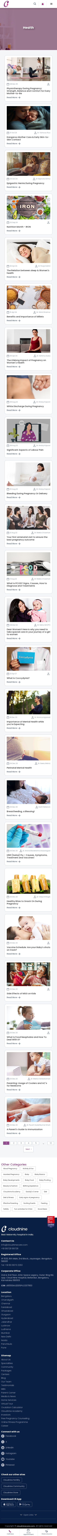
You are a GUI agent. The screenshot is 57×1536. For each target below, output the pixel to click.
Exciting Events (29, 1203)
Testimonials (7, 1385)
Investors (5, 1415)
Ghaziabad (7, 1311)
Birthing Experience (30, 1186)
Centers (5, 1374)
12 (51, 1143)
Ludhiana (6, 1329)
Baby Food (29, 1180)
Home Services (8, 1400)
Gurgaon (6, 1314)
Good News (42, 1209)
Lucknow (5, 1325)
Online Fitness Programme (14, 1422)
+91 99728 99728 (9, 1248)
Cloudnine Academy (11, 1192)
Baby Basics (40, 1174)
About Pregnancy (10, 1168)
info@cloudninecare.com (14, 1245)
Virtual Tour (7, 1404)
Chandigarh (7, 1300)
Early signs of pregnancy (29, 1197)
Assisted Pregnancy (11, 1174)
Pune (3, 1348)
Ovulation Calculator (12, 1407)
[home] (15, 4)
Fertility (6, 1209)
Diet (45, 1192)
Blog (3, 1378)
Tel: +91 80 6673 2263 (12, 1265)
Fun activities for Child (23, 1209)
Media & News (8, 1396)
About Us (5, 1359)
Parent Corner (8, 1393)
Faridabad (6, 1307)
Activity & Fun (28, 1168)
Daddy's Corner (32, 1192)
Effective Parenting (10, 1203)
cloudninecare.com (26, 1526)
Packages (6, 1371)
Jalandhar (6, 1322)
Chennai (5, 1303)
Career (4, 1426)
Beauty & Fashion (10, 1186)
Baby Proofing (45, 1180)
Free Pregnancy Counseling (15, 1418)
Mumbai (5, 1333)
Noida (4, 1340)
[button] (51, 4)
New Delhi (6, 1336)
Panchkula (6, 1344)
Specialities (7, 1363)
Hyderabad (7, 1318)
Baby (27, 1174)
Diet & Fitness (8, 1197)
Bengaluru (6, 1296)
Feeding (44, 1203)
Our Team (6, 1382)
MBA (3, 1389)
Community (7, 1367)
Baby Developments (11, 1180)
